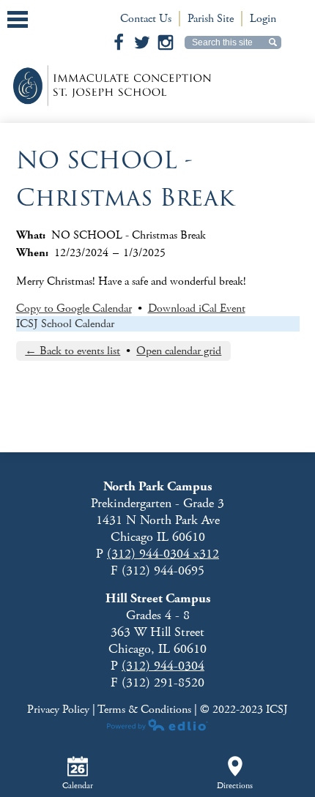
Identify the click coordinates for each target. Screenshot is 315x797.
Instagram (165, 42)
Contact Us (145, 18)
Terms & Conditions (144, 709)
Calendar (77, 785)
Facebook (118, 42)
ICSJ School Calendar (65, 324)
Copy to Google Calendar (74, 308)
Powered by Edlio (157, 724)
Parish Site (211, 18)
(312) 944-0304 (163, 665)
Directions (235, 785)
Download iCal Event (196, 308)
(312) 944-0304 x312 (163, 553)
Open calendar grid (178, 351)
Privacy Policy (59, 709)
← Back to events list (72, 351)
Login (263, 18)
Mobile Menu (17, 19)
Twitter (142, 42)
